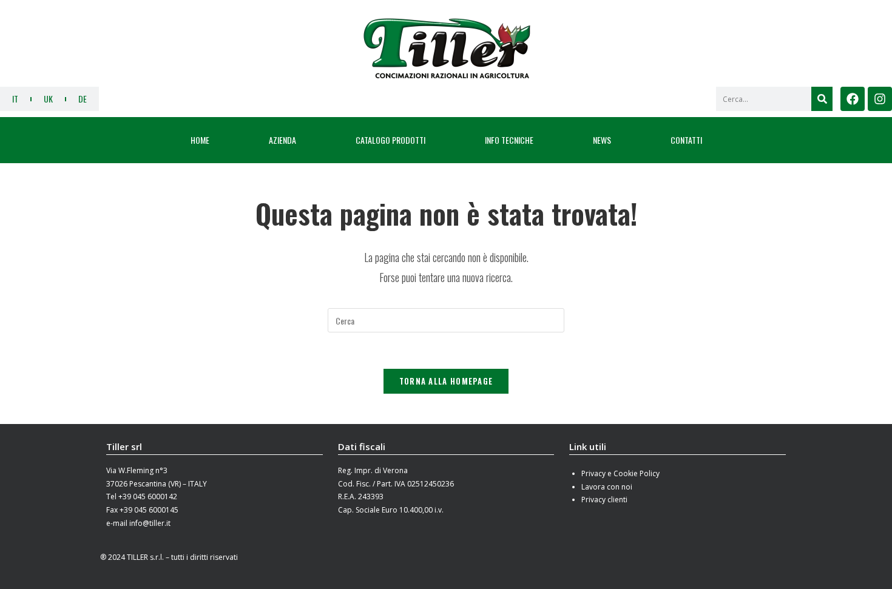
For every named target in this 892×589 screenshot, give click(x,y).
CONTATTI (686, 139)
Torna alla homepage (446, 381)
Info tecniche (509, 139)
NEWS (602, 139)
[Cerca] (822, 99)
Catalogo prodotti (390, 139)
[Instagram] (880, 99)
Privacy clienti (604, 499)
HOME (200, 139)
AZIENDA (282, 139)
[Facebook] (852, 99)
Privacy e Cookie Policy (620, 473)
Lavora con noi (606, 487)
